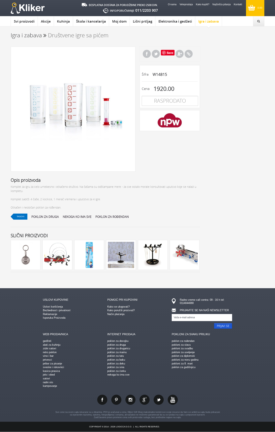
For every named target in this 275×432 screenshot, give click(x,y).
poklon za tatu (115, 355)
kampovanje (50, 385)
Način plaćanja (115, 314)
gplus (145, 400)
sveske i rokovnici (53, 367)
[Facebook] (147, 54)
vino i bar (48, 355)
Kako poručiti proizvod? (121, 310)
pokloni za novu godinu (185, 359)
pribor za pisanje (52, 363)
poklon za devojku (117, 340)
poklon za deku (116, 363)
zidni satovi (49, 348)
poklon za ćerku (116, 371)
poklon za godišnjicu (183, 367)
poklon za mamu (117, 352)
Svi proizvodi (24, 21)
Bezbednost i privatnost (56, 310)
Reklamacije (50, 314)
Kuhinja (63, 21)
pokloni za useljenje (183, 352)
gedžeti (47, 340)
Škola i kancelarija (91, 21)
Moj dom (119, 21)
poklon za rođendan (112, 217)
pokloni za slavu (181, 344)
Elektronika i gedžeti (175, 21)
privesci (47, 359)
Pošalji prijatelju (180, 54)
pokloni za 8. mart (182, 363)
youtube (173, 400)
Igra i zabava (208, 21)
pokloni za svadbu (182, 348)
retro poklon (50, 352)
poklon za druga (45, 217)
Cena (146, 88)
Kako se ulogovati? (118, 306)
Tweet (156, 54)
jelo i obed (49, 374)
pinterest (116, 400)
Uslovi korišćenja (53, 306)
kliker (28, 8)
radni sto (48, 382)
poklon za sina (115, 367)
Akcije (46, 21)
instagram (130, 400)
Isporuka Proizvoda (54, 317)
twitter (159, 400)
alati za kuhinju (51, 344)
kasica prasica (51, 371)
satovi (46, 378)
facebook (102, 400)
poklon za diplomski (183, 355)
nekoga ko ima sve (77, 217)
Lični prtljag (142, 21)
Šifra (145, 74)
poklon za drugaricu (118, 348)
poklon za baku (116, 359)
